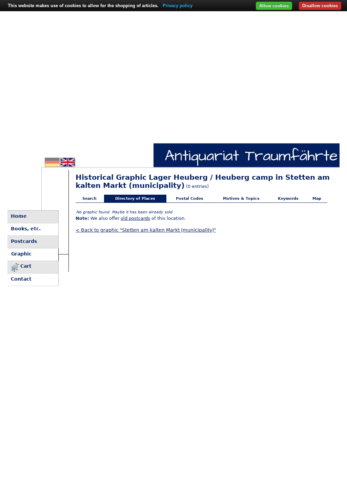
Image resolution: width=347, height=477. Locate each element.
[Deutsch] (52, 164)
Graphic (21, 254)
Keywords (288, 198)
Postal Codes (189, 198)
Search (89, 198)
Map (316, 198)
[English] (68, 164)
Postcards (24, 241)
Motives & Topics (241, 198)
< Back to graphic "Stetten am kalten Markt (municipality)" (146, 230)
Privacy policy (177, 5)
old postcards (135, 218)
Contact (21, 279)
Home (19, 216)
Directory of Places (135, 198)
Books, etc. (26, 228)
